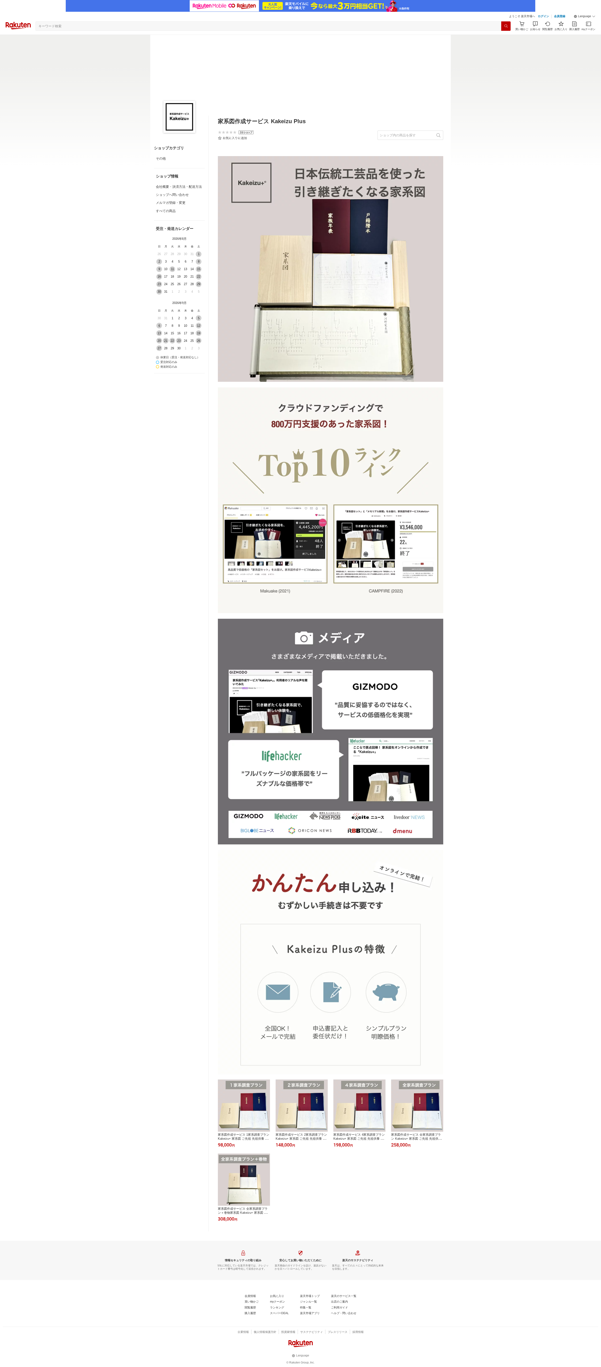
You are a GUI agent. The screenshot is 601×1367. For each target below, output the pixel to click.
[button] (584, 16)
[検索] (506, 26)
